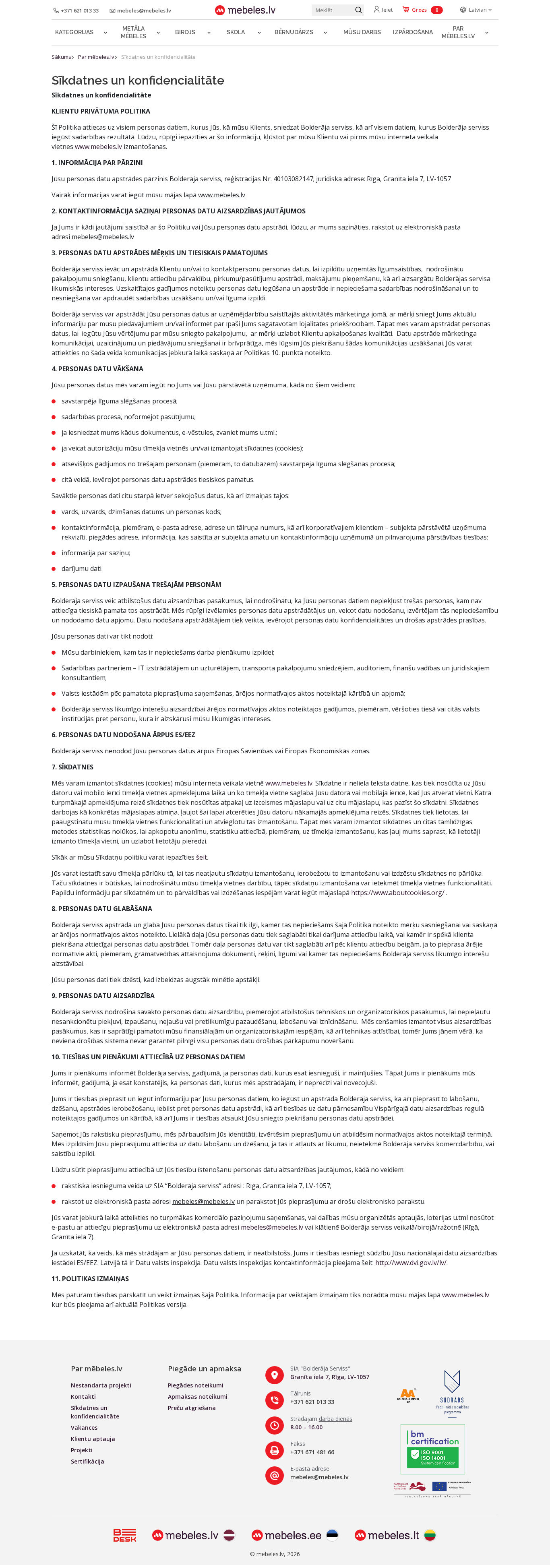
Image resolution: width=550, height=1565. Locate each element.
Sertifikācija (87, 1461)
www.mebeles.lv (98, 146)
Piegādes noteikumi (195, 1385)
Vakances (84, 1427)
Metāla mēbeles (133, 32)
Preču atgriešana (192, 1408)
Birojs (185, 32)
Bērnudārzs (294, 32)
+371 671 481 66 (312, 1452)
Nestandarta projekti (101, 1385)
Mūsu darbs (362, 32)
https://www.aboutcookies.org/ (398, 892)
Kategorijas (74, 32)
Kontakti (83, 1396)
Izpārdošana (413, 32)
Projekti (82, 1450)
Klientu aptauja (93, 1439)
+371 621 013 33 (312, 1402)
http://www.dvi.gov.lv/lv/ (411, 1262)
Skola (236, 32)
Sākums (61, 56)
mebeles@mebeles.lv (272, 1227)
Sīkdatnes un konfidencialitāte (158, 56)
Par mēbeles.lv (458, 32)
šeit (201, 857)
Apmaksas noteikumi (197, 1396)
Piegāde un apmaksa (205, 1368)
